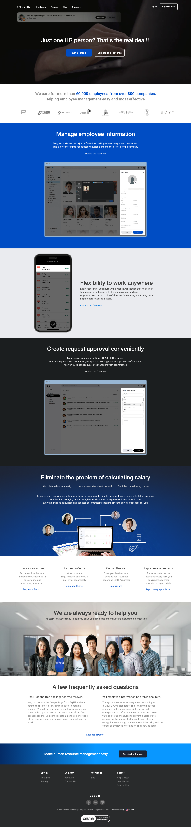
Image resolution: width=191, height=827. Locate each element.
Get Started (79, 52)
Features (41, 7)
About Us (69, 777)
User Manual (123, 781)
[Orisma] (95, 819)
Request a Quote (74, 586)
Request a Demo (31, 589)
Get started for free (133, 754)
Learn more (116, 586)
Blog (65, 7)
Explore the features (110, 52)
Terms (112, 810)
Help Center (123, 777)
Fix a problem (123, 785)
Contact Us (70, 781)
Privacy (121, 810)
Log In (153, 6)
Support (76, 7)
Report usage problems (158, 589)
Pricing (54, 7)
